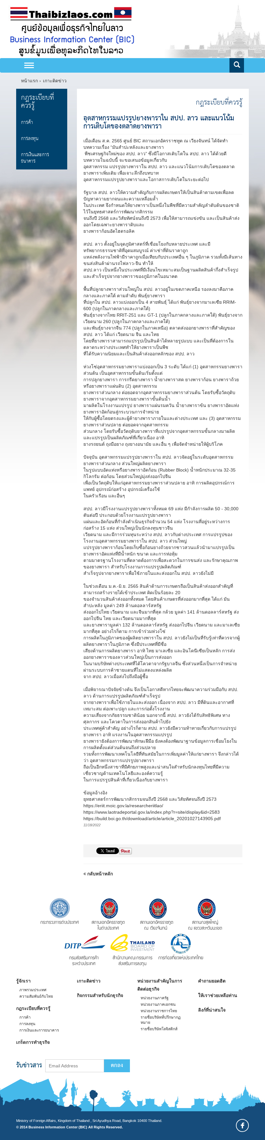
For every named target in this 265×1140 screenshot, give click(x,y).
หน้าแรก (29, 80)
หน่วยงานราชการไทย (159, 1011)
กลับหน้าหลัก (99, 873)
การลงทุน (29, 138)
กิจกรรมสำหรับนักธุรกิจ (100, 995)
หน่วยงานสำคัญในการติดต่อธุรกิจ (159, 985)
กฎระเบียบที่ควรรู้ (37, 101)
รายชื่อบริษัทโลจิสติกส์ (159, 1029)
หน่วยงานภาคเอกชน (158, 1004)
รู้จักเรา (23, 980)
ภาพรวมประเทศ (33, 990)
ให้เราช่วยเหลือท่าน (217, 995)
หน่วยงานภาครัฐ (155, 998)
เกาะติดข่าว (55, 80)
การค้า (27, 122)
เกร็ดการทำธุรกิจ (33, 1042)
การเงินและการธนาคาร (35, 158)
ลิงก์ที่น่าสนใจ (212, 1010)
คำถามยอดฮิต (212, 980)
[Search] (236, 65)
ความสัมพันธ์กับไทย (36, 996)
